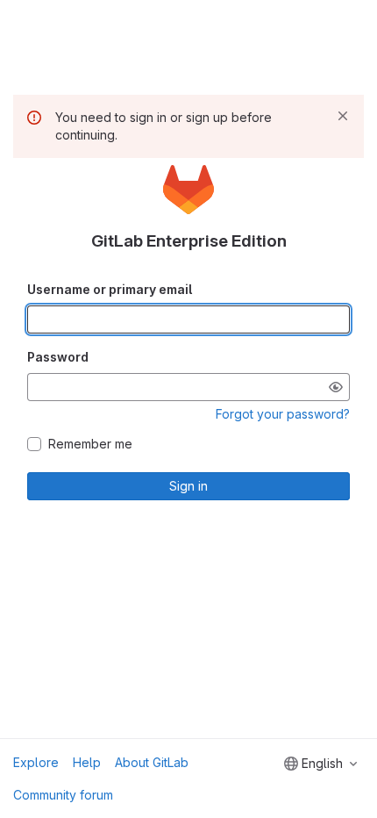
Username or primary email (109, 289)
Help (87, 762)
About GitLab (151, 762)
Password (58, 356)
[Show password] (336, 387)
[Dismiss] (342, 115)
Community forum (63, 794)
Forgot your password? (283, 413)
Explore (36, 762)
